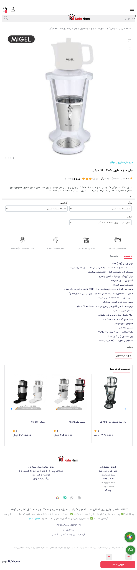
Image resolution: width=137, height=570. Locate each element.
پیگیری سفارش (41, 478)
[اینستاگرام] (79, 498)
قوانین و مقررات (41, 474)
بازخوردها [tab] (114, 256)
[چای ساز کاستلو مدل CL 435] (110, 392)
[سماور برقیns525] (69, 392)
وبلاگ (108, 490)
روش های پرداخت (108, 471)
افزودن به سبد (117, 564)
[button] (11, 409)
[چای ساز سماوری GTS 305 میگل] (68, 458)
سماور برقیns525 (77, 422)
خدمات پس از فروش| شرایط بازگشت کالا (41, 471)
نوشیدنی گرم (112, 28)
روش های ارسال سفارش (41, 467)
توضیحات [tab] (128, 256)
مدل (129, 216)
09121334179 (75, 525)
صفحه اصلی (126, 28)
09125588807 (62, 525)
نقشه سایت (108, 486)
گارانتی (64, 202)
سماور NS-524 (38, 422)
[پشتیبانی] (72, 498)
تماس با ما (108, 478)
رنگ (130, 202)
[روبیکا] (58, 498)
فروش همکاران (108, 467)
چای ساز (100, 28)
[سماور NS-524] (29, 392)
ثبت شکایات (108, 474)
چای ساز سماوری (87, 28)
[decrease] (128, 557)
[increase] (109, 557)
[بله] (65, 498)
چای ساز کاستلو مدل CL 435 (113, 422)
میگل (112, 162)
